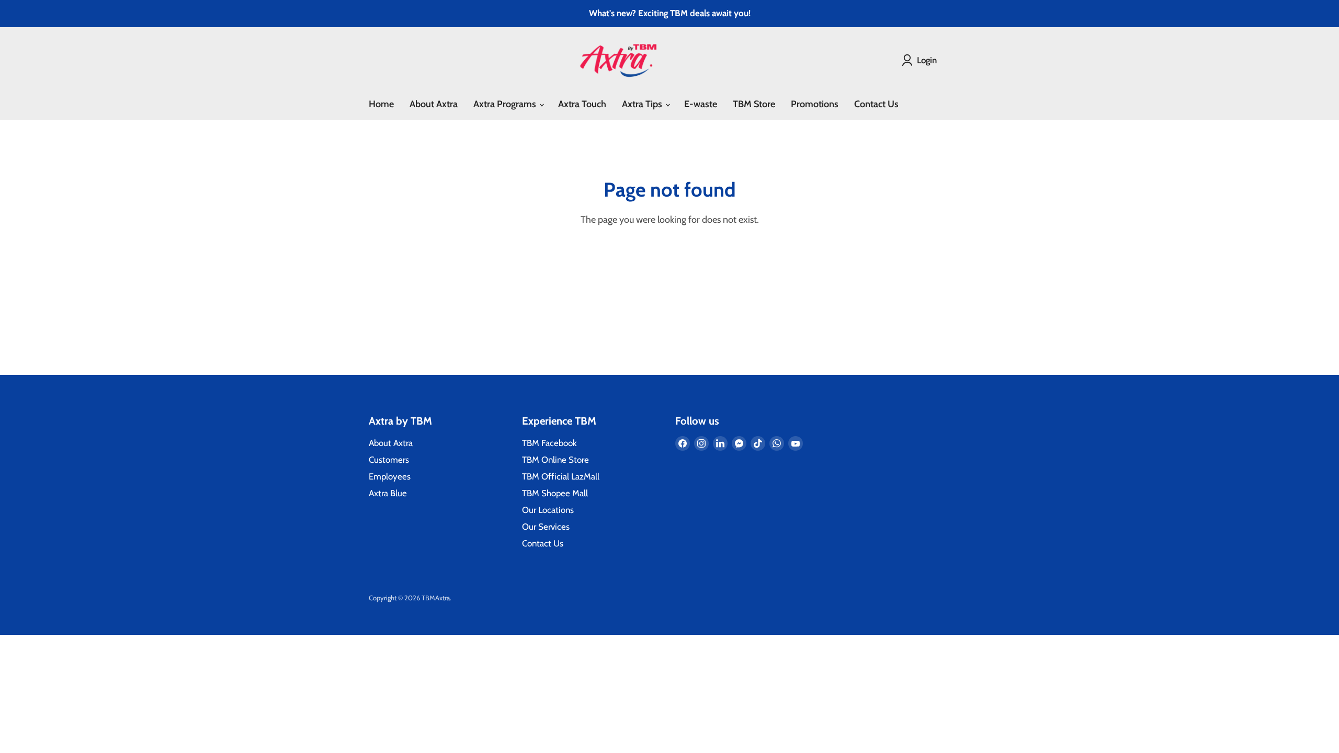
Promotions (814, 104)
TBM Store (754, 104)
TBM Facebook (549, 443)
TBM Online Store (555, 459)
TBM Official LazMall (560, 476)
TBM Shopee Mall (555, 493)
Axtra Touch (582, 104)
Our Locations (548, 510)
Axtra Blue (388, 493)
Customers (389, 459)
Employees (390, 476)
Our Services (546, 526)
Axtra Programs (505, 104)
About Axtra (434, 104)
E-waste (700, 104)
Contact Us (876, 104)
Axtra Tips (643, 104)
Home (381, 104)
